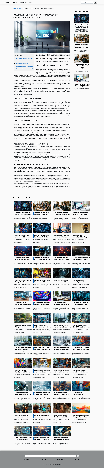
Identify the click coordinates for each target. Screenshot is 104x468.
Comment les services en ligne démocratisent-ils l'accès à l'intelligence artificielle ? (82, 46)
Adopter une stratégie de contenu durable (24, 66)
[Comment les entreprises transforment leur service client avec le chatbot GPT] (42, 250)
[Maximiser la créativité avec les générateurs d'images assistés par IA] (42, 295)
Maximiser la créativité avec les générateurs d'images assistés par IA (42, 304)
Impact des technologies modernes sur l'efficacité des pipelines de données (41, 439)
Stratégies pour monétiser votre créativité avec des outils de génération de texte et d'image (62, 372)
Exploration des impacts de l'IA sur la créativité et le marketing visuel (42, 282)
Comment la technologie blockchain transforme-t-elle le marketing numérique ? (62, 260)
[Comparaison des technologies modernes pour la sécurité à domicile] (81, 273)
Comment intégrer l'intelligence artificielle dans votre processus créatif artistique (22, 372)
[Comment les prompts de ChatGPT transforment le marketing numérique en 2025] (81, 318)
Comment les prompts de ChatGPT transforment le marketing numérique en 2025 (81, 327)
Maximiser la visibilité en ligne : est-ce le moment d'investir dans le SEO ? (82, 85)
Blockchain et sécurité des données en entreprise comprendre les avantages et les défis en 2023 (42, 395)
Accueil (14, 8)
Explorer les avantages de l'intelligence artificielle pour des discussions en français (61, 417)
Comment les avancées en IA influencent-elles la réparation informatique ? (42, 237)
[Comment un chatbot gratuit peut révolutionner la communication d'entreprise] (81, 363)
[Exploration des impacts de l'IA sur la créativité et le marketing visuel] (42, 273)
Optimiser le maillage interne (22, 63)
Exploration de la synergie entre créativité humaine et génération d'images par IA (81, 349)
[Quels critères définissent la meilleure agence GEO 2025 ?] (81, 250)
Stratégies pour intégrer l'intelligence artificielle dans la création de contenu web (81, 305)
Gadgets (15, 2)
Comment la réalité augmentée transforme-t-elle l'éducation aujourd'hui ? (23, 305)
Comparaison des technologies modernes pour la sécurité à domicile (81, 282)
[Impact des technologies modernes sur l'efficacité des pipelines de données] (42, 430)
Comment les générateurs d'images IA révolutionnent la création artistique (81, 417)
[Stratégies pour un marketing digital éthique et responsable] (81, 228)
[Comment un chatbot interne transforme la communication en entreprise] (23, 408)
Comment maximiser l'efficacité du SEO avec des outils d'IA (62, 304)
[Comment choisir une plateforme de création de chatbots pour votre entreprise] (23, 385)
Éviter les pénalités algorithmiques (23, 61)
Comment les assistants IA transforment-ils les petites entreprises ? (82, 66)
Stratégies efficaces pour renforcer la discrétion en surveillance (61, 282)
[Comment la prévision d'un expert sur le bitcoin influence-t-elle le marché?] (62, 228)
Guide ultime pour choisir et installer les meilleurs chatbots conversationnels (23, 439)
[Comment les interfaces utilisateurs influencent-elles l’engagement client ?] (23, 250)
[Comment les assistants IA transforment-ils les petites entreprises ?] (81, 58)
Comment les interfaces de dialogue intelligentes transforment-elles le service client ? (23, 282)
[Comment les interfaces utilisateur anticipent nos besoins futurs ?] (23, 228)
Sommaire (18, 55)
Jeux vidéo (7, 2)
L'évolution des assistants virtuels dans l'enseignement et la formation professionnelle (42, 417)
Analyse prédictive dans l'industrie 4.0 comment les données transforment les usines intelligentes (42, 350)
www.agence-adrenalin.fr (19, 115)
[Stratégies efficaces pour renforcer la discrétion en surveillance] (62, 273)
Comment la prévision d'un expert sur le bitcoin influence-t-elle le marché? (62, 237)
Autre (30, 2)
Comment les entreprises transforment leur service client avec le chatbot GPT (42, 259)
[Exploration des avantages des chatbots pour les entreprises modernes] (23, 340)
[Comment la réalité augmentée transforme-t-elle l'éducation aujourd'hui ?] (23, 295)
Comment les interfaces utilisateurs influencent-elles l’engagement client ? (23, 259)
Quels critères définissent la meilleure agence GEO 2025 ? (81, 259)
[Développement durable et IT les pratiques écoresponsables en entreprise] (23, 318)
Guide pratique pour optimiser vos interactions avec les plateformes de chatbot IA (42, 327)
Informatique (23, 2)
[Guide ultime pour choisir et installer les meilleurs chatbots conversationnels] (23, 430)
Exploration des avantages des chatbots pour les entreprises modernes (23, 349)
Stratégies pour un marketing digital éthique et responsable (81, 237)
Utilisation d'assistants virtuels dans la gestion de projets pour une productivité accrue (61, 395)
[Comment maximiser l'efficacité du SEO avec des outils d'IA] (62, 295)
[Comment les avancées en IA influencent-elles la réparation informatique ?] (42, 228)
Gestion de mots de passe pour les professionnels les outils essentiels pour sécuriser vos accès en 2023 (62, 327)
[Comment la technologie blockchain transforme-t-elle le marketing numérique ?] (62, 250)
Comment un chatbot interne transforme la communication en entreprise (21, 417)
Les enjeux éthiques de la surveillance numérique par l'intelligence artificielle (82, 26)
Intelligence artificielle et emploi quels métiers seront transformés (62, 349)
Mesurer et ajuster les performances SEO (24, 68)
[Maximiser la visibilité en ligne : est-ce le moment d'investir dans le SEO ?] (81, 78)
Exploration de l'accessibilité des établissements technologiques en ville (80, 395)
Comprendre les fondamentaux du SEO (24, 58)
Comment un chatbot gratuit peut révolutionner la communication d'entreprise (81, 372)
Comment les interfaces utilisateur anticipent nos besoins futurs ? (22, 237)
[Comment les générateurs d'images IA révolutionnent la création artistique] (81, 408)
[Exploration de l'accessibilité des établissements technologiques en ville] (81, 385)
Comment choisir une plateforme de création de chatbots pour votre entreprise (23, 395)
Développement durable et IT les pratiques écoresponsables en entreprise (23, 327)
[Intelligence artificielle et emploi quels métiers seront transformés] (62, 340)
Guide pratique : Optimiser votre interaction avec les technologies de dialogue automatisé (42, 372)
